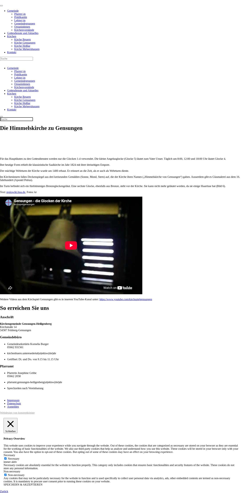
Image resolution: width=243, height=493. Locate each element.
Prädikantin (20, 17)
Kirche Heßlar (22, 45)
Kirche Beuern (22, 39)
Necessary (13, 458)
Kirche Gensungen (24, 42)
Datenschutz (14, 403)
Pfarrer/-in (20, 13)
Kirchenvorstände (24, 29)
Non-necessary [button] (12, 471)
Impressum (13, 400)
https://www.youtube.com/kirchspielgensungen (125, 299)
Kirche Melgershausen (26, 49)
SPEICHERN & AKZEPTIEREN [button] (23, 484)
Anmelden (13, 406)
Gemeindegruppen (24, 23)
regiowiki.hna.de (15, 192)
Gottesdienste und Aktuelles (22, 33)
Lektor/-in (19, 20)
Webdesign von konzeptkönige (17, 412)
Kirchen (11, 36)
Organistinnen (22, 26)
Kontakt (11, 52)
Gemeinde (13, 10)
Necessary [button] (9, 455)
